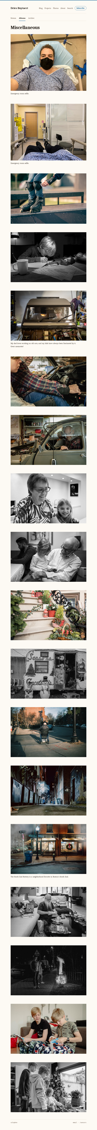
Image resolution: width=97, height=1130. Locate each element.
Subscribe (81, 8)
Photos (56, 8)
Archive (31, 18)
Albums (22, 18)
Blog (41, 8)
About (62, 8)
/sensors (83, 1122)
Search (70, 8)
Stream (13, 18)
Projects (47, 8)
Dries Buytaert (19, 8)
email (75, 1122)
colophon (14, 1122)
